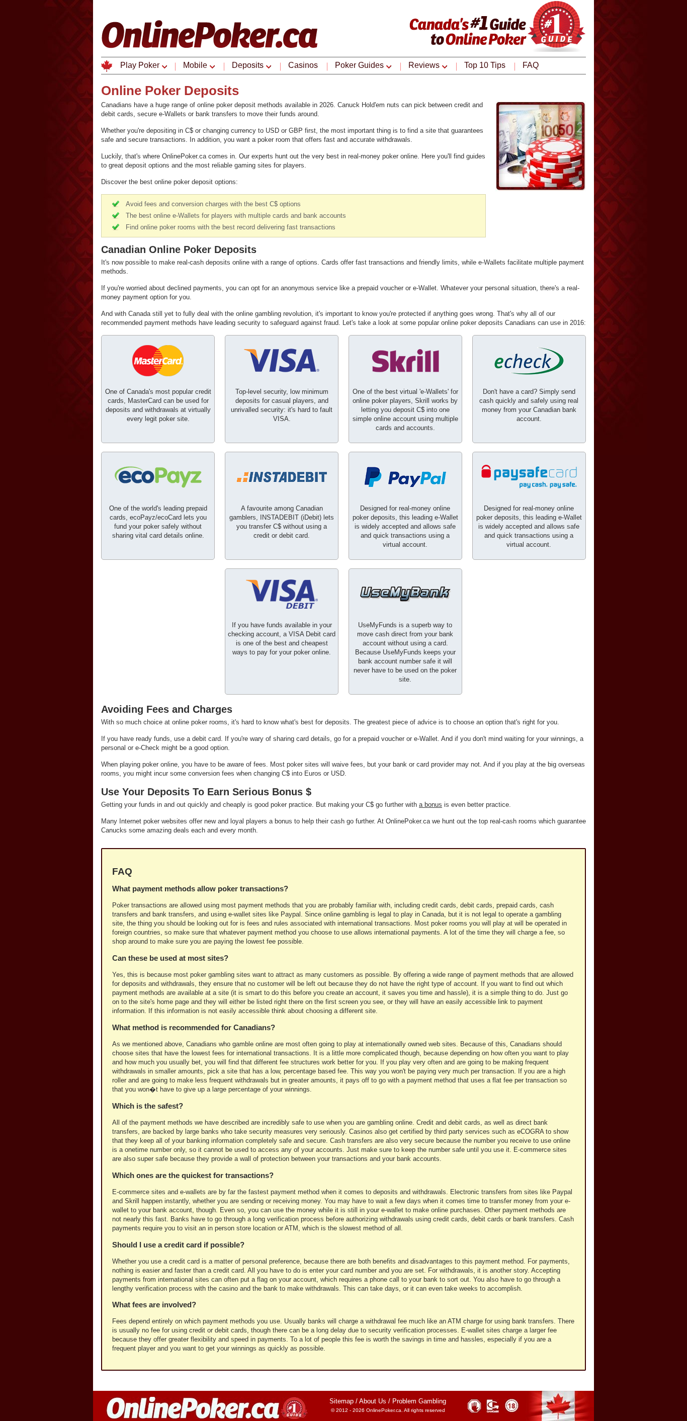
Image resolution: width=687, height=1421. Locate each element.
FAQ (531, 65)
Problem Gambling (419, 1401)
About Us (372, 1401)
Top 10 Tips (484, 65)
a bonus (430, 804)
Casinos (303, 65)
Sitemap (341, 1401)
